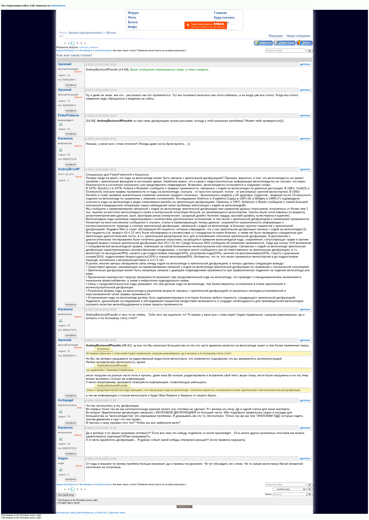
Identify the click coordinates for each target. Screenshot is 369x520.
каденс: (63, 75)
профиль (70, 84)
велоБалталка (102, 50)
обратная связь (116, 512)
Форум (133, 13)
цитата (305, 64)
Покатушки (276, 35)
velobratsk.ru (58, 5)
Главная (220, 13)
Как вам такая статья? (125, 50)
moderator (83, 47)
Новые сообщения (298, 35)
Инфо (132, 27)
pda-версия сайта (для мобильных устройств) (81, 512)
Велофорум (86, 50)
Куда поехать (224, 17)
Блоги (133, 22)
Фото (132, 17)
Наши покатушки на (208, 25)
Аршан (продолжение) (85, 32)
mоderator (93, 47)
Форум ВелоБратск (66, 50)
